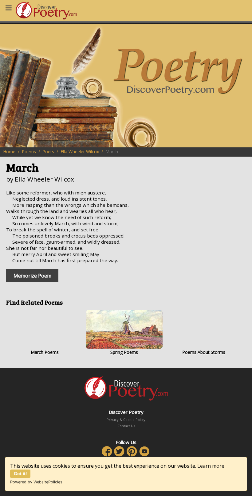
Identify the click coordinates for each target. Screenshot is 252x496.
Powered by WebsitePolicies (36, 482)
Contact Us (126, 425)
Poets (48, 151)
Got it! (20, 473)
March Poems (45, 352)
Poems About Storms (203, 352)
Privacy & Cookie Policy (126, 419)
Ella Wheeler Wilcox (80, 151)
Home (9, 151)
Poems (29, 151)
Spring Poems (124, 352)
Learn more (210, 465)
